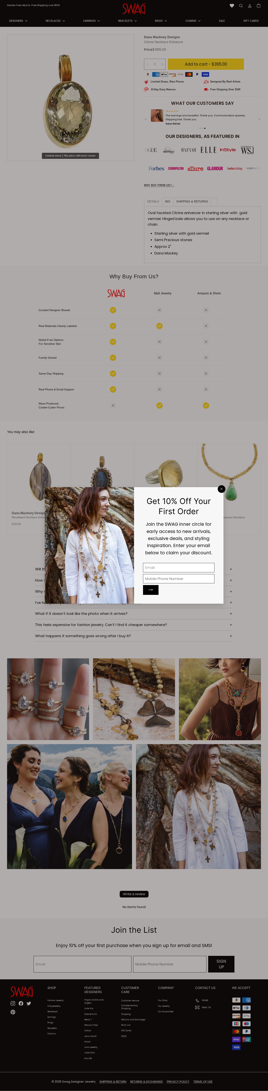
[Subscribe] (151, 590)
